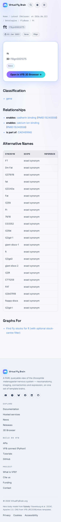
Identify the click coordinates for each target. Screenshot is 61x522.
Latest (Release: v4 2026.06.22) (29, 16)
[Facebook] (25, 395)
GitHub (6, 459)
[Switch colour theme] (37, 5)
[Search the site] (30, 5)
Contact (7, 488)
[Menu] (44, 5)
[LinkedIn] (31, 395)
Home (5, 16)
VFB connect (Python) (14, 448)
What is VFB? (10, 472)
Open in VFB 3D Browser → (26, 74)
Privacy (7, 515)
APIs (5, 443)
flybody (26, 506)
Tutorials (7, 453)
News (6, 419)
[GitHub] (38, 395)
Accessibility (31, 515)
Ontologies (11, 20)
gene (9, 98)
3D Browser (9, 430)
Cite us (6, 477)
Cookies (17, 515)
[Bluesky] (18, 395)
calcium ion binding (28, 122)
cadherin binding (26, 117)
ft (33, 20)
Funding (7, 482)
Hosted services (11, 414)
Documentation (11, 409)
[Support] (5, 395)
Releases (7, 425)
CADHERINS (25, 132)
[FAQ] (12, 395)
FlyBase (24, 20)
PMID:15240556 (47, 117)
